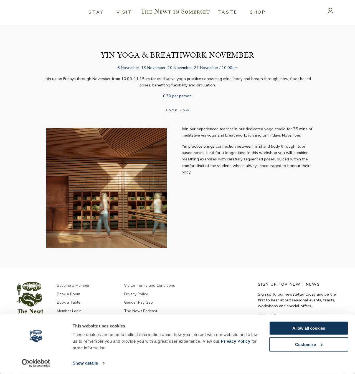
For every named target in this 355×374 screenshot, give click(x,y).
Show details (85, 363)
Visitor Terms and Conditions (149, 285)
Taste (227, 12)
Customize (305, 344)
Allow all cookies (308, 328)
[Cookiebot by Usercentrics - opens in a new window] (36, 363)
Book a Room (68, 294)
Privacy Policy (235, 341)
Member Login (69, 311)
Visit (124, 12)
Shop (258, 12)
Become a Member (73, 285)
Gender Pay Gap (138, 302)
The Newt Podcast (140, 311)
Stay (95, 12)
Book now (178, 110)
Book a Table (68, 302)
